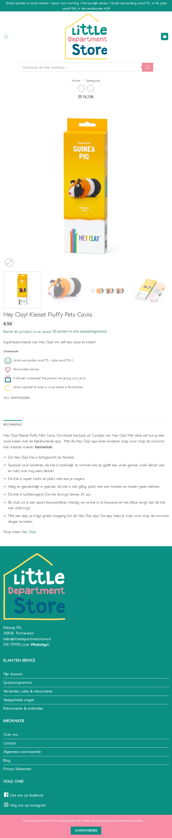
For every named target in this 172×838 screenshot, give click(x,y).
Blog (6, 760)
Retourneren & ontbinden (23, 708)
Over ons (10, 734)
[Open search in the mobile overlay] (86, 67)
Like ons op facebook (26, 795)
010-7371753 (12, 644)
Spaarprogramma (17, 682)
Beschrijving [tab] (12, 424)
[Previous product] (90, 88)
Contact (9, 743)
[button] (6, 36)
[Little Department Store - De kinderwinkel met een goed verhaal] (86, 36)
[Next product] (81, 88)
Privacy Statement (17, 769)
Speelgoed (93, 80)
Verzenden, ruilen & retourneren (27, 691)
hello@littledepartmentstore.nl (27, 639)
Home (76, 80)
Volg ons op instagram (28, 805)
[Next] (160, 185)
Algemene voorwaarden (22, 752)
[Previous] (12, 185)
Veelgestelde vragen (18, 700)
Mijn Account (12, 674)
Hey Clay (28, 532)
